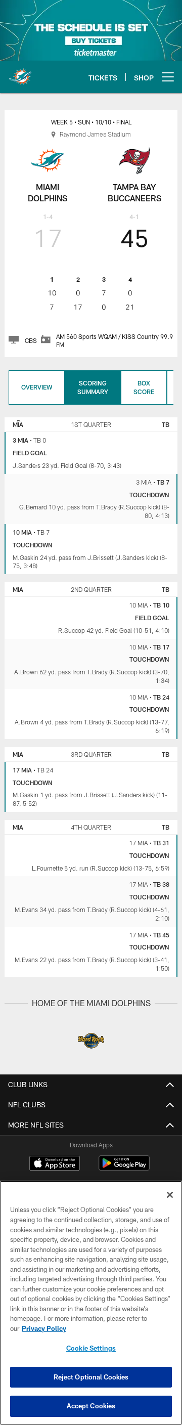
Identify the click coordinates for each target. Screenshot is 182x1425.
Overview (36, 387)
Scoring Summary (92, 387)
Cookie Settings (91, 1348)
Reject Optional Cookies (91, 1377)
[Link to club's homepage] (20, 73)
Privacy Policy (44, 1328)
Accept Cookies (91, 1406)
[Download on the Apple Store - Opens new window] (54, 1164)
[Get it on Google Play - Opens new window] (124, 1168)
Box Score (143, 387)
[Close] (170, 1195)
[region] (91, 1303)
